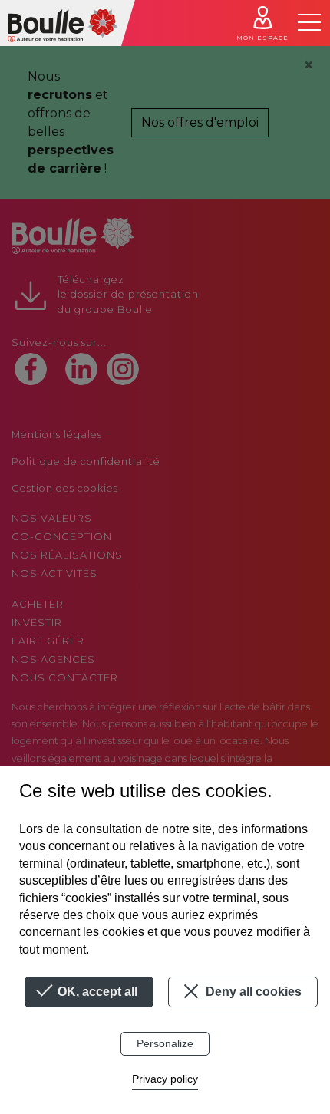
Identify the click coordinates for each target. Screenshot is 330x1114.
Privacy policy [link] (165, 1079)
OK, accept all (95, 991)
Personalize (165, 1043)
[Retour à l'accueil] (62, 23)
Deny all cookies (252, 991)
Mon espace (262, 37)
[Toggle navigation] (309, 22)
